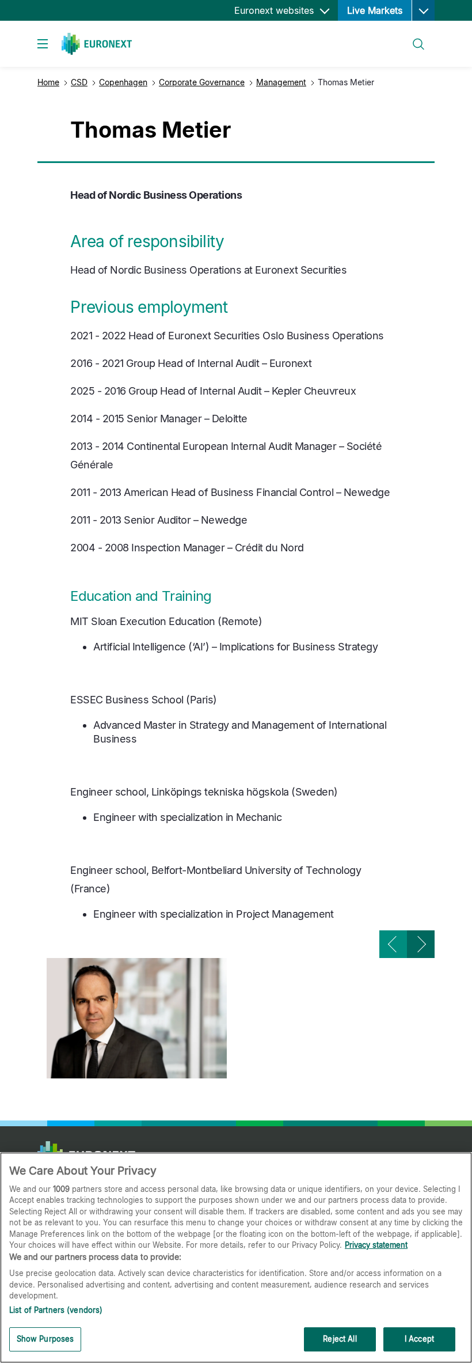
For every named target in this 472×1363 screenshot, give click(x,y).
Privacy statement (376, 1245)
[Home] (97, 44)
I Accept (419, 1338)
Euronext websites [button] (275, 10)
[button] (423, 10)
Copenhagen (123, 82)
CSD (79, 82)
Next (421, 944)
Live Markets (374, 10)
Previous (393, 944)
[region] (236, 1257)
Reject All (339, 1338)
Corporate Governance (202, 82)
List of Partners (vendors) (55, 1310)
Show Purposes (45, 1338)
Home (48, 82)
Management (281, 82)
